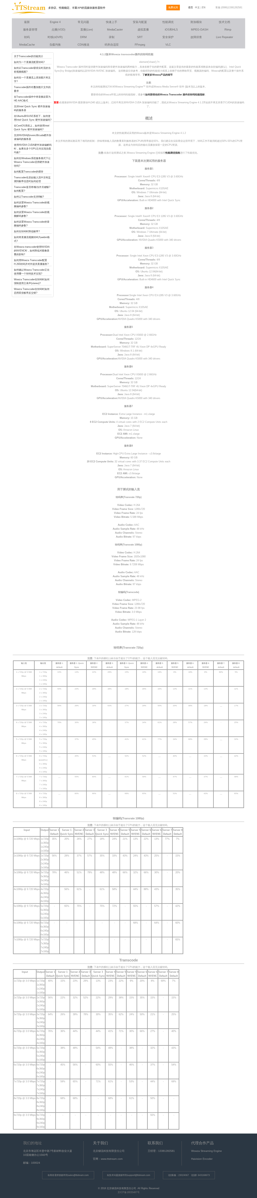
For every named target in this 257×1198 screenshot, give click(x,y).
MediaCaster (115, 29)
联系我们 (155, 1143)
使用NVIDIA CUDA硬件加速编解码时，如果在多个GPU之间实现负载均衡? (33, 148)
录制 (111, 37)
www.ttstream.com (112, 1158)
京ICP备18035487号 (129, 1192)
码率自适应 (112, 44)
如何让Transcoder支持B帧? (29, 196)
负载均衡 (55, 44)
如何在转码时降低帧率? (27, 231)
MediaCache (27, 44)
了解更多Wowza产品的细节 (157, 74)
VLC (168, 44)
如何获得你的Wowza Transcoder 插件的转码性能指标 (175, 94)
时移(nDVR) (55, 37)
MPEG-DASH (199, 29)
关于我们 (100, 1143)
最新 (27, 22)
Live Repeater (224, 37)
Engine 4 (55, 22)
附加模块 (196, 22)
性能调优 (168, 22)
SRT (140, 37)
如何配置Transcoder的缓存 (28, 171)
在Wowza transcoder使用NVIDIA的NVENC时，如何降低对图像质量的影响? (32, 250)
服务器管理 (30, 29)
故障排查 (196, 37)
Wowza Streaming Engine (206, 1150)
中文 (197, 7)
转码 (27, 37)
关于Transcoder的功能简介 (28, 56)
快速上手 (111, 22)
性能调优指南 (172, 152)
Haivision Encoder (202, 1158)
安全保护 (168, 37)
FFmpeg (140, 44)
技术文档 (224, 22)
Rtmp (227, 29)
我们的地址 (32, 1143)
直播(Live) (86, 29)
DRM (83, 37)
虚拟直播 (143, 29)
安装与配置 (140, 22)
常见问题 (83, 22)
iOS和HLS (171, 29)
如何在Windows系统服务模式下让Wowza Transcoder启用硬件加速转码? (32, 162)
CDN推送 (83, 44)
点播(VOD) (58, 29)
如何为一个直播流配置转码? (29, 62)
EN (203, 7)
